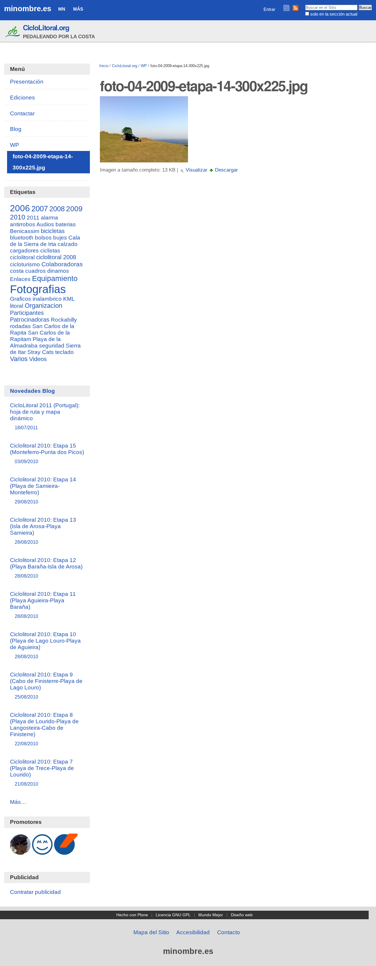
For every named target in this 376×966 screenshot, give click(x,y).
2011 (33, 218)
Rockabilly (64, 320)
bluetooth (21, 238)
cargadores (24, 250)
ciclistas (50, 250)
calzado (68, 244)
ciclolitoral (22, 257)
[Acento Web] (66, 852)
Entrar (269, 9)
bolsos (43, 238)
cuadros (35, 271)
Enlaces (20, 279)
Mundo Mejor (210, 914)
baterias (66, 224)
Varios (19, 359)
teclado (64, 352)
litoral (16, 306)
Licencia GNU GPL (173, 914)
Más (78, 8)
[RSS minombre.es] (295, 8)
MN (61, 8)
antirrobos (22, 224)
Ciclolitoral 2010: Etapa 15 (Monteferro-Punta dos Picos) (47, 453)
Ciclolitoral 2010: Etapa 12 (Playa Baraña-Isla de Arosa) (46, 567)
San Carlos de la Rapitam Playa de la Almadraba (40, 339)
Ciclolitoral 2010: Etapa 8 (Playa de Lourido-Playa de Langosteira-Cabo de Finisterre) (44, 729)
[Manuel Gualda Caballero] (20, 852)
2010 (17, 217)
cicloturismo (25, 264)
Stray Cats (40, 352)
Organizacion (43, 305)
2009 (74, 208)
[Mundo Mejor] (42, 852)
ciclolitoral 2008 (56, 257)
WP (144, 66)
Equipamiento (55, 278)
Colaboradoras (62, 264)
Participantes (27, 313)
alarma (49, 218)
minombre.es (27, 8)
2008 (57, 209)
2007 (39, 208)
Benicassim (24, 231)
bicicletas (53, 231)
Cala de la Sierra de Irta (45, 241)
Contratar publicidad (35, 892)
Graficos (20, 299)
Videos (38, 359)
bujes (60, 238)
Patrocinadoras (29, 319)
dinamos (58, 271)
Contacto (228, 932)
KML (69, 299)
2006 (20, 208)
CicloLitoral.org (46, 27)
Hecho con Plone (132, 914)
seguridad (51, 345)
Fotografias (38, 289)
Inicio (103, 66)
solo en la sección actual (333, 13)
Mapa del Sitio (151, 932)
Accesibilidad (193, 932)
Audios (45, 224)
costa (17, 271)
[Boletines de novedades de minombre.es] (286, 8)
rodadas (20, 326)
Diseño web (242, 914)
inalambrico (47, 299)
